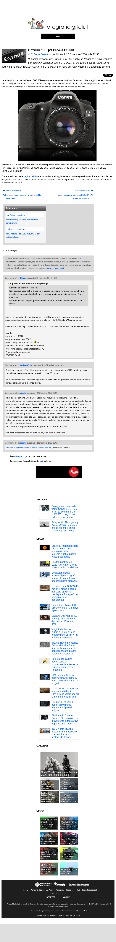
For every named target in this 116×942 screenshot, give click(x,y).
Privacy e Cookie (37, 890)
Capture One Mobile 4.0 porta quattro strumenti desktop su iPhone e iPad (64, 620)
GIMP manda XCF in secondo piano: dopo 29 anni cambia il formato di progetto (65, 679)
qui (41, 461)
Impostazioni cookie (90, 890)
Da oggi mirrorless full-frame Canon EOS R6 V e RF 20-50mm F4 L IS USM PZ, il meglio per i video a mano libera (64, 511)
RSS (78, 890)
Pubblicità (59, 890)
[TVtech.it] (59, 887)
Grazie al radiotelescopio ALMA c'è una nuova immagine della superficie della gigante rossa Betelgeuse (65, 551)
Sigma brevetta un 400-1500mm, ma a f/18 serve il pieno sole (65, 608)
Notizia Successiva (83, 190)
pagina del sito (31, 176)
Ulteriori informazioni (62, 906)
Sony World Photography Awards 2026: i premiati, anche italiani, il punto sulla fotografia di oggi (65, 526)
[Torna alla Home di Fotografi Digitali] (58, 29)
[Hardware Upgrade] (43, 887)
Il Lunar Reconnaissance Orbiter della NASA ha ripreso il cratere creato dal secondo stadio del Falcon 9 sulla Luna (65, 648)
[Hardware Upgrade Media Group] (79, 887)
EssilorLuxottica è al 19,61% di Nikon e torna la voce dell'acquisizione (65, 565)
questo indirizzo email (55, 268)
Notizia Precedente (13, 190)
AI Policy (49, 890)
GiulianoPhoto (26, 365)
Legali (26, 890)
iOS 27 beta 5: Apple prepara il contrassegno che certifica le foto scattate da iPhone (64, 733)
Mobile (66, 897)
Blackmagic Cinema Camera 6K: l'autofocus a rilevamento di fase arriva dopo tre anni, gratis (65, 719)
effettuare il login (20, 456)
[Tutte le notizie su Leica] (59, 477)
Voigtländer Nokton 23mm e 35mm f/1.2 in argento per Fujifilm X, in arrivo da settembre (65, 633)
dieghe (23, 393)
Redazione (70, 890)
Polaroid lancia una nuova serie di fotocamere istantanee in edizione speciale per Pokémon (65, 664)
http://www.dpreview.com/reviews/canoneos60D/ (28, 447)
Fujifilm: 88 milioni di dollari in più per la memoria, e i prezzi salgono (63, 706)
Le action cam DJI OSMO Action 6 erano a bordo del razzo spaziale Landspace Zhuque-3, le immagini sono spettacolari (65, 593)
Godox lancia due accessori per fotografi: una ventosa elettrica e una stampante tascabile (65, 576)
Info (79, 258)
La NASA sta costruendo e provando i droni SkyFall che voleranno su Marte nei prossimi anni (65, 692)
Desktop (51, 897)
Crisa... (23, 278)
